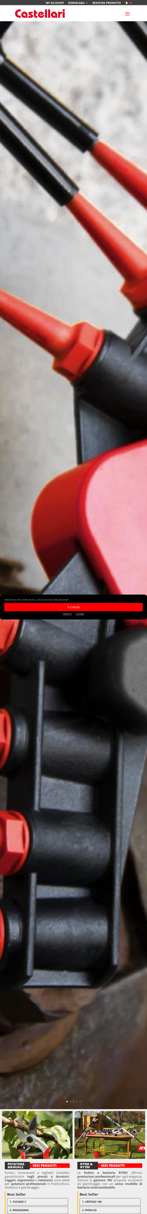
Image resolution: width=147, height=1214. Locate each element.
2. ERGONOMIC (19, 1210)
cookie (80, 614)
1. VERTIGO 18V (92, 1201)
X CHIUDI (74, 607)
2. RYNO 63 (89, 1210)
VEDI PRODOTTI (45, 1165)
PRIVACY (67, 614)
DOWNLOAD (76, 3)
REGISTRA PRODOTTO (106, 3)
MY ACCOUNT (55, 3)
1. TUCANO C (18, 1201)
